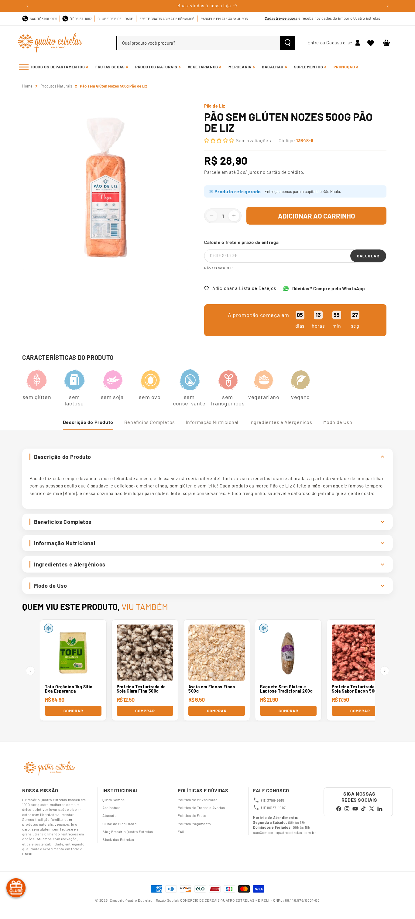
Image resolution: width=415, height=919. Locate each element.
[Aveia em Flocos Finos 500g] (216, 653)
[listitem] (36, 385)
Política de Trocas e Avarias (201, 807)
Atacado (109, 815)
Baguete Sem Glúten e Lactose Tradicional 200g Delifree (286, 689)
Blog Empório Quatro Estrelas (127, 831)
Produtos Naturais (56, 86)
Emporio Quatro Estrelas (131, 900)
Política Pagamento (194, 823)
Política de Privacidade (198, 799)
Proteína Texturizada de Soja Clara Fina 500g (141, 689)
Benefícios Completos (149, 422)
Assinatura (111, 807)
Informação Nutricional (212, 422)
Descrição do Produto (88, 422)
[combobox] (198, 43)
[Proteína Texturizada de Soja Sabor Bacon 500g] (360, 653)
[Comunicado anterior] (27, 6)
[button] (386, 43)
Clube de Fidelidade (119, 823)
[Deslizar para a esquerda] (30, 670)
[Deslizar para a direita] (384, 670)
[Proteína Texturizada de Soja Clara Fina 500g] (145, 653)
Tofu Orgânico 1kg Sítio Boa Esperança (69, 689)
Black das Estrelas (118, 839)
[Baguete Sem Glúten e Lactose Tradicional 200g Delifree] (288, 653)
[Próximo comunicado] (387, 6)
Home (27, 86)
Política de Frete (192, 815)
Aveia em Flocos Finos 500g (211, 689)
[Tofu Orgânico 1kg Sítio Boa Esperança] (73, 653)
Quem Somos (113, 799)
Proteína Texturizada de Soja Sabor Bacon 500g (356, 689)
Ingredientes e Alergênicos (280, 422)
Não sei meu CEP (218, 268)
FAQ (181, 831)
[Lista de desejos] (370, 43)
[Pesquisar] (287, 43)
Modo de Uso (337, 422)
